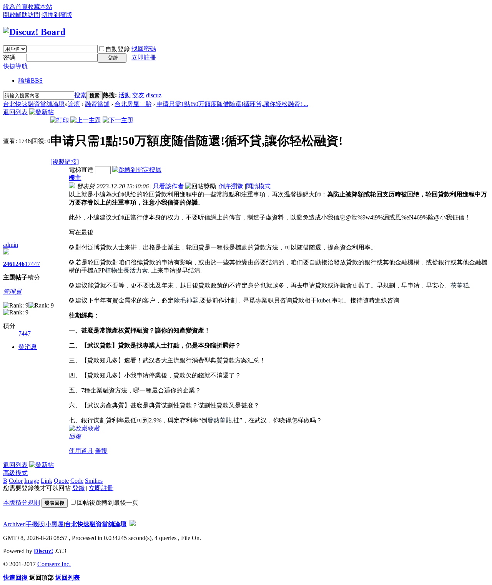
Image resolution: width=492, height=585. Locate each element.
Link (46, 480)
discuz (153, 95)
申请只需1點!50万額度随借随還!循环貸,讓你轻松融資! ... (232, 104)
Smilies (94, 480)
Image (31, 480)
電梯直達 (81, 169)
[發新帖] (41, 112)
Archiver (14, 524)
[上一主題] (85, 120)
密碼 (9, 57)
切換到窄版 (57, 15)
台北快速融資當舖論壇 (34, 104)
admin (10, 244)
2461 (9, 264)
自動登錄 (117, 49)
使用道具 (81, 450)
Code (76, 480)
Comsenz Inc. (54, 564)
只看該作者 (168, 186)
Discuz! (43, 551)
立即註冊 (143, 57)
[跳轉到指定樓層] (136, 169)
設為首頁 (15, 6)
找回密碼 (143, 48)
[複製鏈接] (64, 161)
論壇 (30, 80)
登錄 (78, 488)
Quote (61, 480)
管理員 (12, 291)
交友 (138, 95)
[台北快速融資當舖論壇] (34, 32)
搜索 (80, 95)
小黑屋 (54, 524)
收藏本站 (40, 6)
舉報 (101, 450)
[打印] (59, 120)
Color (16, 480)
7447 (34, 264)
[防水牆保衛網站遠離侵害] (133, 524)
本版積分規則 (21, 502)
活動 (124, 95)
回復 (75, 436)
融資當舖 (97, 104)
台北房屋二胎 (133, 104)
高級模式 (15, 473)
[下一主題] (118, 120)
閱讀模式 (258, 186)
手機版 (35, 524)
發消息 (27, 347)
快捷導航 (15, 66)
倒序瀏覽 (231, 186)
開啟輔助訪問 (21, 15)
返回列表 (15, 112)
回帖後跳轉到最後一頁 (107, 502)
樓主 (75, 178)
